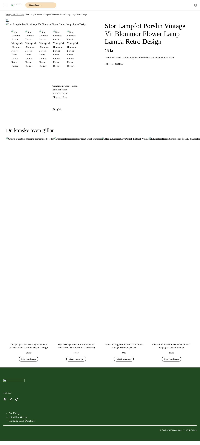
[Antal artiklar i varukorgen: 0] (195, 5)
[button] (7, 20)
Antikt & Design (17, 15)
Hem (8, 15)
